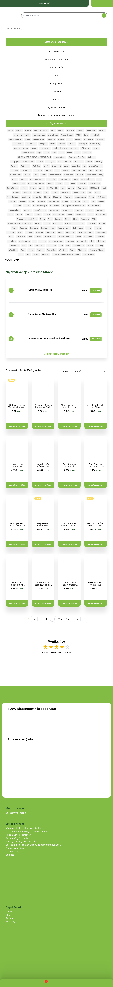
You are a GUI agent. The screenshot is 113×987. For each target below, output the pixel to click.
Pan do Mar (80, 214)
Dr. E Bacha (25, 166)
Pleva (75, 219)
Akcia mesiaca (56, 51)
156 (68, 619)
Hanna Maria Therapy (94, 175)
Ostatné (56, 91)
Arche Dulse (53, 135)
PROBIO (38, 223)
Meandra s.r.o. (80, 197)
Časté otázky (12, 851)
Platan (67, 219)
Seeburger (50, 232)
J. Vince (24, 188)
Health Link (51, 179)
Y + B (21, 254)
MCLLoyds (57, 197)
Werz (72, 250)
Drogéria (56, 75)
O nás (9, 911)
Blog (8, 914)
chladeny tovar (59, 157)
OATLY (10, 214)
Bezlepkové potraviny (56, 59)
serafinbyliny (101, 232)
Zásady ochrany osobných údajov (23, 841)
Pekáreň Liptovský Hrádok (27, 219)
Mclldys (47, 197)
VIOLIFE (90, 245)
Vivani (23, 250)
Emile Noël (76, 166)
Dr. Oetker (36, 166)
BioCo (69, 139)
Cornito (40, 161)
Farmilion (38, 170)
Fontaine (65, 170)
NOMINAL (79, 210)
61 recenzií (67, 652)
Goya (36, 175)
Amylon (102, 130)
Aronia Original (67, 135)
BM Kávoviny (95, 144)
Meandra (68, 197)
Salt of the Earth (64, 228)
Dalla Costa (78, 161)
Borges (34, 148)
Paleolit (70, 214)
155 (60, 619)
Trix (30, 245)
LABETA (55, 192)
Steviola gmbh (24, 241)
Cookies (10, 854)
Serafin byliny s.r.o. (85, 232)
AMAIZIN (70, 130)
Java (63, 188)
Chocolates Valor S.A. (77, 157)
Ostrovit (47, 214)
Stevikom (12, 241)
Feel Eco (48, 170)
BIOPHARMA (18, 144)
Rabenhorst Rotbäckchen (74, 223)
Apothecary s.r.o (39, 135)
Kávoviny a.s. (82, 188)
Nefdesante (67, 210)
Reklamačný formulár (17, 838)
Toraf (24, 245)
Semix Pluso (70, 232)
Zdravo (36, 254)
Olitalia (38, 214)
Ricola (14, 228)
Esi (84, 166)
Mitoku (31, 201)
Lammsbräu (65, 192)
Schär (20, 232)
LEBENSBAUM (78, 192)
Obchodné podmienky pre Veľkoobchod (27, 831)
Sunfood (43, 241)
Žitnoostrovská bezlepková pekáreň (56, 115)
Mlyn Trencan (53, 201)
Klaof (104, 188)
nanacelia (17, 206)
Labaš (46, 192)
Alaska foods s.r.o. (41, 130)
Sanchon (98, 228)
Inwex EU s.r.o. (12, 188)
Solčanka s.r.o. (49, 237)
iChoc (73, 183)
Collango (91, 157)
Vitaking (100, 245)
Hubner (59, 183)
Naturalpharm (15, 210)
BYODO (96, 148)
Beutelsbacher (38, 139)
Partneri (10, 918)
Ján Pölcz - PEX (52, 188)
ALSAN (60, 130)
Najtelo (101, 201)
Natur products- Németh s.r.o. (73, 206)
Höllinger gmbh (19, 183)
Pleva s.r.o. (85, 219)
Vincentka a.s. (79, 245)
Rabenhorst (57, 223)
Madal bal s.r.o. (12, 197)
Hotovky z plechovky (36, 183)
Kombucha (27, 192)
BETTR (27, 139)
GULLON (79, 175)
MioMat (12, 201)
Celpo (69, 153)
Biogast (78, 139)
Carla (54, 153)
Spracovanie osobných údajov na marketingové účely (33, 844)
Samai (89, 228)
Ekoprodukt (56, 166)
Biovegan (61, 144)
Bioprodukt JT (31, 144)
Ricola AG (23, 228)
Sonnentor (88, 237)
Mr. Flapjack (75, 201)
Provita (47, 223)
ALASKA (28, 130)
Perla (50, 219)
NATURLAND (54, 210)
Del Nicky (98, 161)
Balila (86, 135)
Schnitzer (39, 232)
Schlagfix (29, 232)
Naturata (27, 210)
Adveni (18, 130)
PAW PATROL (100, 214)
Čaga (39, 153)
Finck (57, 170)
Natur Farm (54, 206)
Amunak (80, 130)
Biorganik (43, 144)
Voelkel (31, 250)
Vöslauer (40, 250)
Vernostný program (16, 812)
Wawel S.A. (51, 250)
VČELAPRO (52, 245)
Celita (62, 153)
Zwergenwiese (88, 254)
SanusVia (11, 232)
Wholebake (82, 250)
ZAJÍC (28, 254)
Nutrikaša (99, 210)
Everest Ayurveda (95, 166)
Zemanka (45, 254)
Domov (9, 28)
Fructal (99, 170)
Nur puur (89, 210)
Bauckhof (95, 135)
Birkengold (83, 144)
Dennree (14, 166)
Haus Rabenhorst (37, 179)
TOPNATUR (14, 245)
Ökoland (19, 214)
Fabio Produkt (26, 170)
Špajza (56, 99)
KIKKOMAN (94, 188)
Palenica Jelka (58, 214)
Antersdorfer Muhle (21, 135)
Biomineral (88, 139)
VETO (68, 245)
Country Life (50, 161)
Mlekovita (41, 201)
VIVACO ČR (13, 250)
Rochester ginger (47, 228)
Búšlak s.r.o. (85, 148)
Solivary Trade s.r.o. (65, 237)
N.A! (93, 201)
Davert (89, 161)
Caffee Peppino (28, 153)
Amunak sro (91, 130)
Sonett (78, 237)
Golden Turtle (15, 175)
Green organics (55, 175)
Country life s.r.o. (64, 161)
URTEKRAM (40, 245)
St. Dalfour (100, 237)
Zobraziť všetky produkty (56, 353)
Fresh (91, 170)
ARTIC (78, 135)
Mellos (91, 197)
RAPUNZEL (92, 223)
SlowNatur (21, 237)
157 (76, 619)
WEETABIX (63, 250)
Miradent (22, 201)
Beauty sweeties (15, 139)
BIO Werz (51, 139)
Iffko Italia (82, 183)
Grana (43, 175)
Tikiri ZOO (100, 241)
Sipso (11, 237)
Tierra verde (82, 241)
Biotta (52, 144)
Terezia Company (56, 241)
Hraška (50, 183)
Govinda (27, 175)
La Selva (37, 192)
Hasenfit (24, 179)
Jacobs (41, 188)
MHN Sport (101, 197)
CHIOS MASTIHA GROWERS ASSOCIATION (34, 157)
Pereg (42, 219)
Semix (60, 232)
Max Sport (26, 197)
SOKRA (38, 237)
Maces (97, 192)
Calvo (47, 153)
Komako (16, 192)
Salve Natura (78, 228)
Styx (34, 241)
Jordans (71, 188)
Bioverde (71, 144)
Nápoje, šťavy (57, 83)
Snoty (30, 237)
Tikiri (92, 241)
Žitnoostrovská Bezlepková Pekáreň (66, 254)
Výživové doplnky (56, 107)
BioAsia (61, 139)
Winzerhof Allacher (97, 250)
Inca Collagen (94, 183)
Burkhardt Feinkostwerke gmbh (65, 148)
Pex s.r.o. (58, 219)
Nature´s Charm (40, 210)
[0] (44, 983)
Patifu (90, 214)
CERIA (77, 153)
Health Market (64, 179)
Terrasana (70, 241)
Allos (53, 130)
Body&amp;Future (21, 148)
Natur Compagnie (40, 206)
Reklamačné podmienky (18, 834)
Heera (75, 179)
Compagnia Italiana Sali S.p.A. (22, 161)
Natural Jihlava (93, 206)
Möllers (65, 201)
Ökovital (29, 214)
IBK (66, 183)
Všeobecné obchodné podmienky (23, 828)
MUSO (85, 201)
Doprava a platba (15, 848)
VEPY (61, 245)
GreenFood (68, 175)
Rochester (34, 228)
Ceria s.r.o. (87, 153)
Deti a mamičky (56, 67)
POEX (94, 219)
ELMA (66, 166)
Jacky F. (33, 188)
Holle (99, 179)
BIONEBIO (100, 139)
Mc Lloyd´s (37, 197)
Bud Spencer (45, 148)
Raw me (102, 223)
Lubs (89, 192)
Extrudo (15, 170)
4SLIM (10, 130)
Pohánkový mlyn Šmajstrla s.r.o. (20, 223)
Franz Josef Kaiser (78, 170)
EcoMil (46, 166)
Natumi (27, 206)
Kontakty (10, 921)
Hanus (14, 179)
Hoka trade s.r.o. (87, 179)
